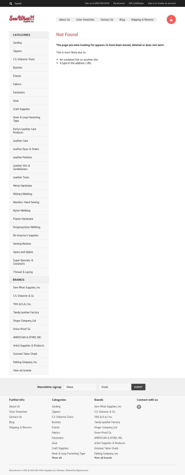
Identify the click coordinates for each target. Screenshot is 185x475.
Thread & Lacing (23, 272)
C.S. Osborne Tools (24, 59)
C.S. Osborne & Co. (23, 295)
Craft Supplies (21, 109)
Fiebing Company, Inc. (25, 362)
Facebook (139, 407)
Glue (16, 100)
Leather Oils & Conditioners (21, 167)
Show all (57, 457)
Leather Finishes (22, 157)
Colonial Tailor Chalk (25, 353)
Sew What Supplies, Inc (26, 287)
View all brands (22, 370)
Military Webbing (22, 194)
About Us (64, 19)
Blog (122, 19)
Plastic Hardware (23, 218)
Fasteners (19, 92)
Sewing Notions (22, 243)
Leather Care (20, 140)
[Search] (10, 3)
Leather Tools (21, 177)
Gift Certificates (136, 3)
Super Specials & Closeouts (23, 262)
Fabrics (17, 84)
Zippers (17, 51)
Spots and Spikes (23, 252)
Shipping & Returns (142, 19)
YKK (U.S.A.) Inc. (22, 304)
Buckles (17, 67)
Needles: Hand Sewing (26, 202)
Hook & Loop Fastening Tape (26, 119)
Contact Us (107, 19)
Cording (17, 42)
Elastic (17, 76)
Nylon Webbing (21, 210)
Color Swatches (85, 19)
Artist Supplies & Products (28, 345)
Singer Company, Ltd (24, 320)
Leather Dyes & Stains (26, 149)
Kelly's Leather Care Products (24, 130)
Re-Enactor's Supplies (25, 235)
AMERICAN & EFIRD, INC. (27, 337)
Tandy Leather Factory (26, 312)
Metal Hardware (22, 185)
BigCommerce (82, 470)
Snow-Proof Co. (22, 329)
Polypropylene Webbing (26, 227)
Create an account (167, 3)
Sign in (151, 3)
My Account (119, 3)
